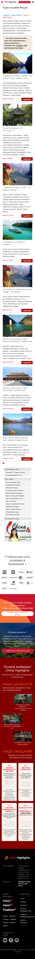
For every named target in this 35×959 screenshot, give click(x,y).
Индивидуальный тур (14, 475)
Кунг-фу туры (11, 501)
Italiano (5, 922)
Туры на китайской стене (15, 504)
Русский (12, 922)
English (5, 916)
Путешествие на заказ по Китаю (17, 614)
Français (6, 919)
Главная (6, 15)
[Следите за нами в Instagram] (17, 942)
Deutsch (12, 916)
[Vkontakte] (5, 942)
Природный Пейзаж (13, 485)
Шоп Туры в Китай (12, 515)
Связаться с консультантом (17, 651)
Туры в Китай (16, 15)
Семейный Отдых (12, 506)
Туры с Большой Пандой (15, 496)
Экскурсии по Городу (12, 518)
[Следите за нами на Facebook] (11, 942)
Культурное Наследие (14, 493)
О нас (22, 898)
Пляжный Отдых (12, 488)
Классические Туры (13, 482)
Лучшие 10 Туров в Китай (15, 472)
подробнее (27, 99)
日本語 (5, 926)
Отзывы (23, 902)
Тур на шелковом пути (14, 498)
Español (13, 919)
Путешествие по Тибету (15, 490)
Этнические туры (12, 512)
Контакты (23, 905)
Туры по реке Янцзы (13, 509)
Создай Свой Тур (24, 2)
